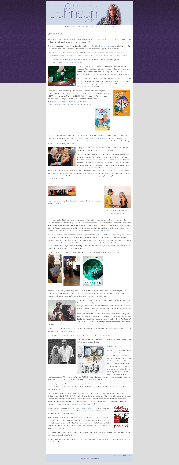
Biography (76, 26)
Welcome (67, 26)
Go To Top (129, 455)
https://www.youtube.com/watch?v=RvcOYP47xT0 (65, 62)
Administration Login (120, 455)
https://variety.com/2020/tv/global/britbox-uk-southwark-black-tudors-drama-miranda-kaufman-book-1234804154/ (89, 55)
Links (104, 26)
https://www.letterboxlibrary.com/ (82, 408)
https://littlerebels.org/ (103, 231)
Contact (112, 26)
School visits (95, 26)
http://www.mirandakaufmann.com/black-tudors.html (76, 404)
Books (85, 26)
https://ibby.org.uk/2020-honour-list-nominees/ (90, 138)
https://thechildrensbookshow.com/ (104, 46)
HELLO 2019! (111, 346)
